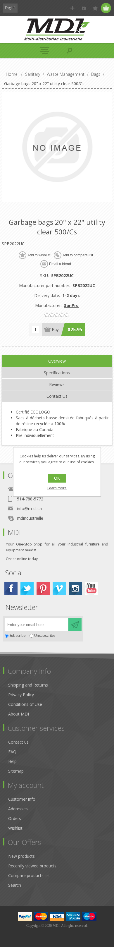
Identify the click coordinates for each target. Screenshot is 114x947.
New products (21, 856)
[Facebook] (11, 588)
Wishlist (15, 828)
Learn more (57, 487)
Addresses (18, 809)
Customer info (21, 799)
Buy (55, 329)
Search (14, 885)
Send (75, 624)
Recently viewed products (32, 866)
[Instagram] (75, 588)
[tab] (57, 361)
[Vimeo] (59, 588)
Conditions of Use (25, 704)
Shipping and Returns (28, 685)
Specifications (57, 372)
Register (72, 8)
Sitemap (16, 771)
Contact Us (57, 396)
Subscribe (17, 635)
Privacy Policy (21, 694)
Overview (57, 361)
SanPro (71, 305)
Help (12, 761)
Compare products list (29, 875)
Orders (14, 818)
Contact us (18, 742)
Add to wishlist (38, 255)
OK (57, 478)
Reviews (57, 384)
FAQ (12, 751)
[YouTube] (91, 588)
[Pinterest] (43, 588)
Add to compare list (78, 255)
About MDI (18, 714)
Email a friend (60, 264)
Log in (84, 8)
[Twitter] (27, 588)
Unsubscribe (44, 635)
